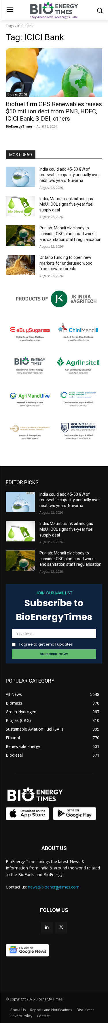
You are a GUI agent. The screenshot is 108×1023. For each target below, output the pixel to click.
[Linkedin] (46, 927)
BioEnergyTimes (19, 126)
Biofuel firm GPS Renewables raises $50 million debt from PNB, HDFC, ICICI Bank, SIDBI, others (54, 111)
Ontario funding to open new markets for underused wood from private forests (65, 263)
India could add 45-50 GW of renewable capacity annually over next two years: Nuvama (69, 175)
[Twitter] (61, 927)
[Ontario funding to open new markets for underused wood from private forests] (20, 265)
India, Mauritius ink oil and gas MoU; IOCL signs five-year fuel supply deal (66, 204)
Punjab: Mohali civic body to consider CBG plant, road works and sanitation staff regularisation (70, 234)
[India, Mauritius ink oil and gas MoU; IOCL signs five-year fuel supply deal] (20, 206)
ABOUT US (54, 848)
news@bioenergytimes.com (53, 887)
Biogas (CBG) (17, 94)
